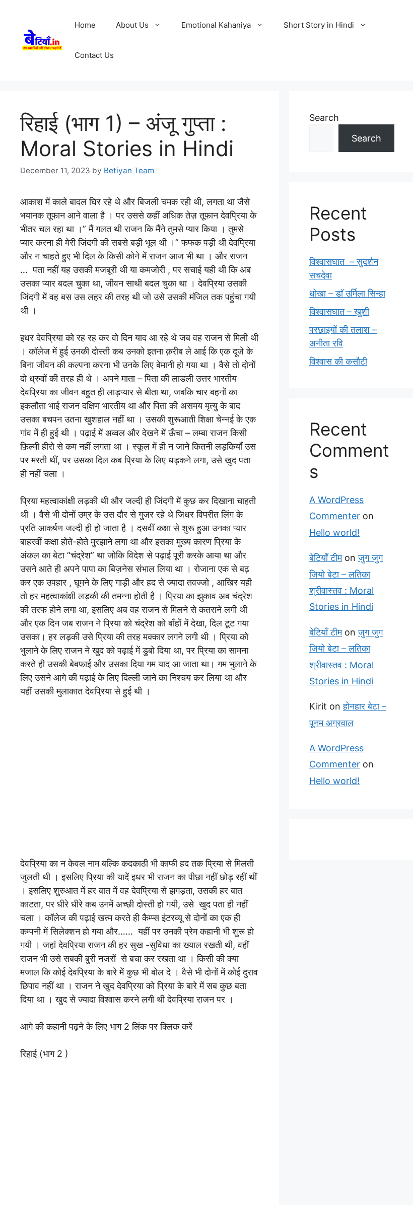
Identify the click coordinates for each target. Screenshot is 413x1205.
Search (324, 117)
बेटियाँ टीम (325, 557)
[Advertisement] (139, 782)
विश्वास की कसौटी (338, 361)
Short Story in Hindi (319, 25)
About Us (132, 25)
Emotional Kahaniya (216, 25)
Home (85, 25)
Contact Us (94, 55)
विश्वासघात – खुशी (339, 311)
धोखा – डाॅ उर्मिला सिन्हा (347, 293)
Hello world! (334, 532)
